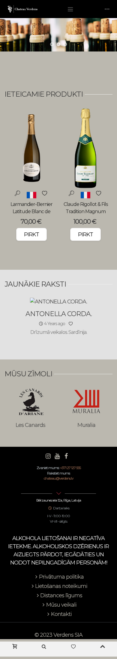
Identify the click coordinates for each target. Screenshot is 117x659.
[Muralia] (86, 401)
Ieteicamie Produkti (43, 94)
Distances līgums (61, 595)
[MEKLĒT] (44, 649)
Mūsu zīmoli (28, 373)
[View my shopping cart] (14, 649)
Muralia (86, 425)
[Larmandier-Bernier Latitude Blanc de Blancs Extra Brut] (31, 148)
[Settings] (106, 9)
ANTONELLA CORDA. (59, 314)
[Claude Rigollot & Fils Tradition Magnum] (85, 148)
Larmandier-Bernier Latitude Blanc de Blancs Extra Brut (31, 211)
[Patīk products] (73, 649)
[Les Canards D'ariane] (31, 401)
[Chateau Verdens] (34, 9)
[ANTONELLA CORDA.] (58, 301)
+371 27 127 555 (70, 467)
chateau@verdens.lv (59, 478)
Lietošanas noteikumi (61, 586)
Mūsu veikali (61, 604)
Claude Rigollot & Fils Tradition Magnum (86, 207)
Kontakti (61, 614)
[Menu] (70, 9)
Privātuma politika (61, 577)
